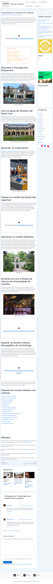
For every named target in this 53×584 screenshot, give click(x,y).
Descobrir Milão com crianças (7, 423)
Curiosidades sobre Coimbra (24, 225)
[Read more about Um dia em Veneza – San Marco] (30, 475)
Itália (28, 486)
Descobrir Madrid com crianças (7, 419)
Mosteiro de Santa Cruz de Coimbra (8, 116)
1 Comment (5, 483)
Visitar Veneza (18, 480)
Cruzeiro (39, 120)
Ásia (39, 117)
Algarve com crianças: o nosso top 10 (8, 398)
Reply (8, 513)
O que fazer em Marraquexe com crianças (9, 417)
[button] (36, 2)
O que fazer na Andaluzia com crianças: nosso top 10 (11, 413)
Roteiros (30, 486)
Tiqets (30, 453)
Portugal (20, 14)
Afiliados (9, 62)
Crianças (13, 14)
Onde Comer (40, 136)
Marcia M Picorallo (10, 519)
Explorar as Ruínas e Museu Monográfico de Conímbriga (17, 59)
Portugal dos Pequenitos (6, 73)
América (39, 115)
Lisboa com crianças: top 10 (7, 402)
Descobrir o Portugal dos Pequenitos (14, 51)
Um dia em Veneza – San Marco (28, 481)
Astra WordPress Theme (35, 581)
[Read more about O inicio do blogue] (8, 475)
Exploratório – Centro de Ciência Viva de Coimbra (11, 151)
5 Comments (27, 484)
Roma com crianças (5, 403)
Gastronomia (29, 6)
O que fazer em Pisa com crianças (8, 409)
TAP (20, 445)
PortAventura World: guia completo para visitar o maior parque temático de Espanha (45, 32)
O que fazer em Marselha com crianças (9, 396)
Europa (18, 14)
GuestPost (40, 130)
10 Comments (16, 481)
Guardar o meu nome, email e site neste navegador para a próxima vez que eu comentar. (18, 558)
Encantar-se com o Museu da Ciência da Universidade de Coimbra (19, 58)
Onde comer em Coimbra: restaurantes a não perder (19, 331)
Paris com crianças (5, 405)
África (39, 113)
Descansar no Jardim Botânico (13, 56)
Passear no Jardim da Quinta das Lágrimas (15, 55)
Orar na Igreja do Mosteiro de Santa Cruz (15, 52)
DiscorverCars (25, 449)
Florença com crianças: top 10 (7, 400)
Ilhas (39, 132)
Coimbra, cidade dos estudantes (23, 38)
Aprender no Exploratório (12, 54)
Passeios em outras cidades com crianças (15, 60)
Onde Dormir (40, 138)
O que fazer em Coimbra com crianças (9, 407)
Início (27, 2)
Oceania (39, 134)
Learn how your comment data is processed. (24, 564)
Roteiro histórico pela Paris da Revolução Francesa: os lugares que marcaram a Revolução (44, 28)
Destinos (8, 14)
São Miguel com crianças (6, 411)
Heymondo (3, 459)
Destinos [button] (37, 6)
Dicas (16, 14)
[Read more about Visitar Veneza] (19, 475)
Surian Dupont (9, 505)
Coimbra (10, 14)
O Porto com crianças (6, 421)
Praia (39, 140)
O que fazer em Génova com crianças (9, 415)
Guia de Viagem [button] (42, 2)
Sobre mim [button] (33, 2)
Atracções (40, 118)
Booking (26, 440)
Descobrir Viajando (17, 4)
